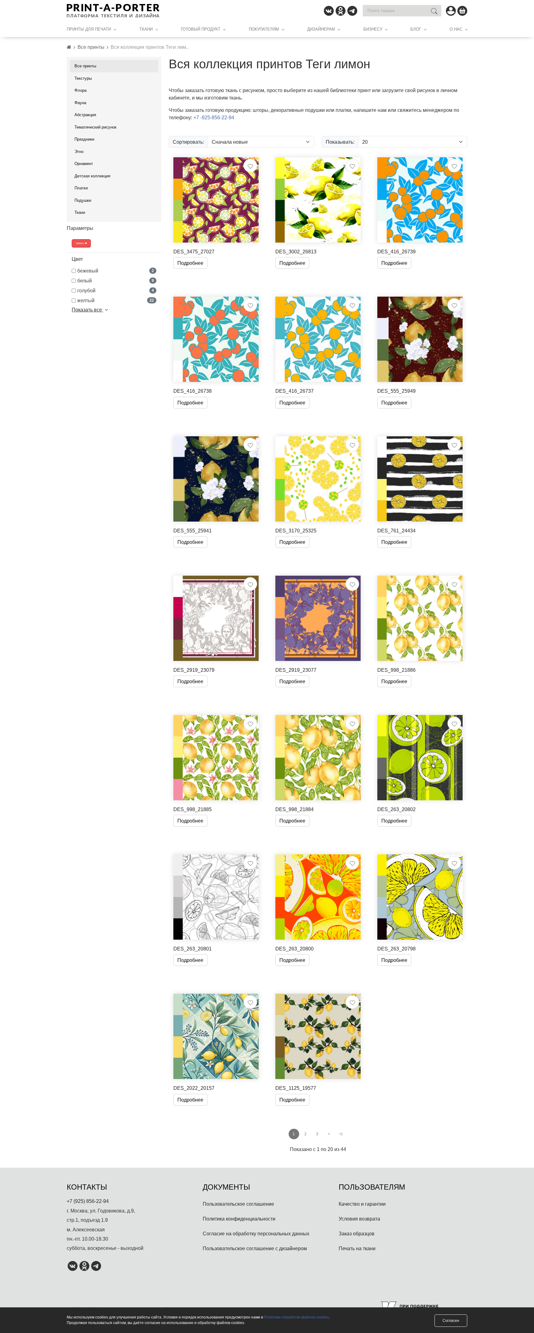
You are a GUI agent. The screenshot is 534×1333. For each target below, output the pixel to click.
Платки (81, 187)
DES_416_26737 (294, 391)
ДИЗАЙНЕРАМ (321, 29)
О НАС (456, 29)
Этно (78, 151)
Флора (80, 90)
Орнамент (83, 163)
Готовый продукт (200, 29)
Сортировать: (188, 142)
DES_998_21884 (294, 809)
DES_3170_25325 (295, 530)
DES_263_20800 (294, 948)
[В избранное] (250, 165)
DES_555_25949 (396, 391)
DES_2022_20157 (193, 1088)
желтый (115, 300)
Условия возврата (359, 1218)
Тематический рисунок (95, 127)
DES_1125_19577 (295, 1088)
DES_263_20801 (192, 948)
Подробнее (190, 263)
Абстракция (85, 114)
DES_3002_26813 (295, 251)
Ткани (79, 212)
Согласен (451, 1320)
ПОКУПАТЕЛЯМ (264, 29)
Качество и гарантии (362, 1204)
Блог (415, 29)
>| (340, 1134)
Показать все (87, 309)
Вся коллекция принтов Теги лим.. (150, 47)
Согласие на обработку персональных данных (256, 1233)
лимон (80, 243)
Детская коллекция (92, 175)
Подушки (82, 200)
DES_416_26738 (192, 391)
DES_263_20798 (396, 948)
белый (115, 280)
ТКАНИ (146, 29)
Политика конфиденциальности (239, 1218)
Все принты (91, 47)
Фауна (80, 102)
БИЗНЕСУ (372, 29)
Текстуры (83, 78)
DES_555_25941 (192, 530)
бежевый (115, 270)
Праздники (84, 139)
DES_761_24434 (396, 530)
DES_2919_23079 (193, 670)
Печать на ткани (357, 1248)
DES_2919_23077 (295, 670)
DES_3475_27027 (193, 251)
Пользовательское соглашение (238, 1204)
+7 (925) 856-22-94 (88, 1201)
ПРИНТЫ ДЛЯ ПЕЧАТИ (89, 29)
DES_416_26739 (396, 251)
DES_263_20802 (396, 809)
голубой (115, 290)
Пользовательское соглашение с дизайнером (255, 1248)
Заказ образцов (357, 1233)
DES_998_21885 (192, 809)
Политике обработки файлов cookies (296, 1317)
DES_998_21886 (396, 670)
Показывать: (340, 142)
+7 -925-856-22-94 (213, 117)
